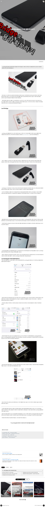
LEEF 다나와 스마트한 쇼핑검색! (7, 453)
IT (2, 470)
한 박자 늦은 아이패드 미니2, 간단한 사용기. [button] (6, 489)
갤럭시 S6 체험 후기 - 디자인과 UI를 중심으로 (8, 437)
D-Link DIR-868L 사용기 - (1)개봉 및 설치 (8, 434)
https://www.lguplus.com (5, 458)
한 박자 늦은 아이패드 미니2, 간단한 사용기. (7, 472)
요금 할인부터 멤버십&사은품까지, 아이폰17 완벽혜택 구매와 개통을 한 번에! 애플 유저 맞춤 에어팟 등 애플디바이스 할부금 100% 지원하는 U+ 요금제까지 (19, 461)
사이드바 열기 (1, 1)
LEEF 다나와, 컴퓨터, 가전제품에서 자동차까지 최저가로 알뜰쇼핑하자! (12, 454)
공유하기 (22, 479)
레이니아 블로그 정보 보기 (44, 1)
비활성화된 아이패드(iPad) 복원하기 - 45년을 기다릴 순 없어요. (31, 473)
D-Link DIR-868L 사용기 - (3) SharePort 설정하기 (9, 432)
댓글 (17, 479)
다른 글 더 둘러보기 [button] (22, 499)
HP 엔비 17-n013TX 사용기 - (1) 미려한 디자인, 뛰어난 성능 (10, 433)
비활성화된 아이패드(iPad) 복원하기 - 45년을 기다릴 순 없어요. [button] (39, 489)
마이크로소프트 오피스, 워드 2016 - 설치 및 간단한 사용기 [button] (28, 489)
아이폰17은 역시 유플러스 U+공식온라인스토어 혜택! (10, 459)
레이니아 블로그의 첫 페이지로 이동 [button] (22, 1)
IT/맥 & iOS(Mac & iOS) (25, 31)
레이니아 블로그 (1, 505)
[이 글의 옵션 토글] (4, 467)
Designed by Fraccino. (39, 505)
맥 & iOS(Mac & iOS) (7, 470)
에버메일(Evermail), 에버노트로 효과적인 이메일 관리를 (30, 472)
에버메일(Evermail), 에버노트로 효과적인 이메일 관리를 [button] (17, 489)
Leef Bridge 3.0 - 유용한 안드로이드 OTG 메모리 (9, 436)
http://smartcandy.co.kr (26, 134)
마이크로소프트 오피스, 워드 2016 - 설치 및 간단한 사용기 (9, 473)
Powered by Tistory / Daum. (6, 505)
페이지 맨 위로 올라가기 (44, 505)
